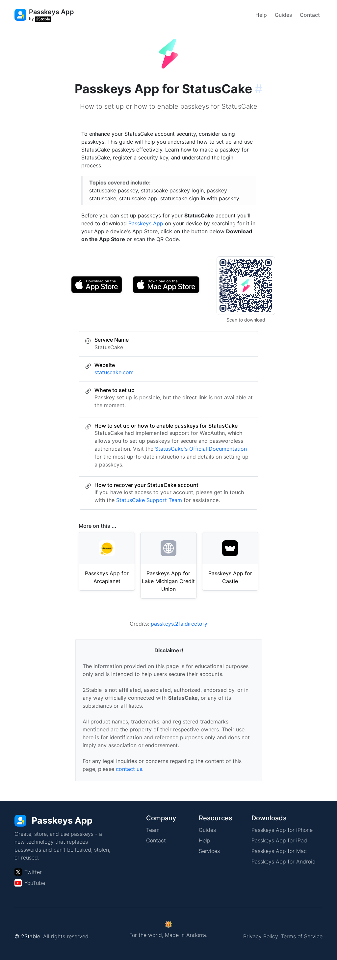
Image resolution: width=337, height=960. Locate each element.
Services (209, 851)
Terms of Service (302, 936)
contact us (129, 769)
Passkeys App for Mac (279, 851)
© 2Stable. (27, 936)
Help (261, 15)
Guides (283, 15)
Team (153, 830)
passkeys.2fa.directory (179, 623)
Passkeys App (145, 223)
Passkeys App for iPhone (282, 830)
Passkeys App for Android (283, 861)
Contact (310, 15)
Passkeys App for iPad (279, 840)
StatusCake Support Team (149, 500)
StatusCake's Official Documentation (201, 448)
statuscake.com (114, 372)
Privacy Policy (260, 936)
